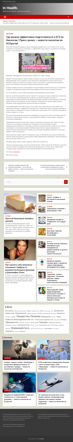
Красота (8, 262)
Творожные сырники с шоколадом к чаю (56, 210)
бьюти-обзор (55, 328)
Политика (27, 322)
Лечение (35, 316)
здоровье (9, 331)
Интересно (61, 313)
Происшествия (23, 325)
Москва (53, 316)
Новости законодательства (17, 319)
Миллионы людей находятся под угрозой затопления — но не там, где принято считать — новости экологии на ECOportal (20, 168)
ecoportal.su (16, 152)
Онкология (57, 319)
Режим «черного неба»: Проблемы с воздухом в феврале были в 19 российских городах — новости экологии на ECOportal (19, 365)
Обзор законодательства (44, 320)
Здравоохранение (32, 313)
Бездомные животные (20, 311)
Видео (29, 311)
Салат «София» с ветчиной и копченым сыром (56, 199)
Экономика (48, 328)
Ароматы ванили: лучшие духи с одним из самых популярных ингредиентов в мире (57, 264)
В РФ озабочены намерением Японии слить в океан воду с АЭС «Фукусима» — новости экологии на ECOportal (53, 365)
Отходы (64, 320)
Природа (43, 322)
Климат (13, 317)
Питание (8, 216)
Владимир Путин (35, 311)
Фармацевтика (20, 328)
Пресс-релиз (14, 155)
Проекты (14, 325)
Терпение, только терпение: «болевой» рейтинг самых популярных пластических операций (57, 278)
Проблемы (8, 325)
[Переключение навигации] (5, 17)
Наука (58, 317)
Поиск (66, 182)
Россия (32, 325)
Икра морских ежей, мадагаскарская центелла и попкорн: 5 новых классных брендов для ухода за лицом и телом (56, 295)
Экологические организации (36, 328)
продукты (22, 331)
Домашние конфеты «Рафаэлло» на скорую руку (56, 222)
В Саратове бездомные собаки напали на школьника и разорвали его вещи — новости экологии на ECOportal (53, 167)
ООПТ (32, 320)
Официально (11, 322)
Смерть (36, 325)
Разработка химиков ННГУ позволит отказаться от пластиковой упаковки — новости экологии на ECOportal (19, 398)
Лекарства (22, 316)
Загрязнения (20, 313)
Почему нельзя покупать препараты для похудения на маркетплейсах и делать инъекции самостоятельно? (57, 249)
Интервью (53, 313)
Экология (9, 33)
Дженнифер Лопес (49, 311)
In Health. (10, 8)
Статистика (54, 325)
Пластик (21, 322)
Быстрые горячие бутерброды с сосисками (54, 233)
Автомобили (9, 311)
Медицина (46, 317)
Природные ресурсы (54, 322)
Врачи (42, 311)
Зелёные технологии (43, 313)
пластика (16, 331)
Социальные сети (44, 325)
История (7, 316)
